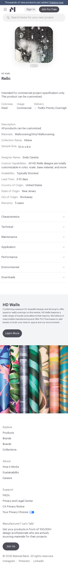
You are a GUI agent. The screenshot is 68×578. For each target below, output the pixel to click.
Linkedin (38, 561)
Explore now (56, 2)
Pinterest (24, 561)
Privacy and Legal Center (18, 501)
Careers (7, 478)
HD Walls (5, 73)
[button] (5, 9)
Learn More (12, 333)
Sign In (30, 9)
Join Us (11, 546)
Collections (10, 449)
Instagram (9, 561)
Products (8, 433)
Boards (7, 444)
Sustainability (11, 472)
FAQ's (6, 495)
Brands (7, 438)
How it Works (11, 467)
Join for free (49, 9)
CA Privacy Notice (13, 506)
